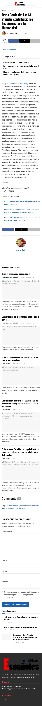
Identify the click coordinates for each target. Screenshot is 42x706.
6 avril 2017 (8, 622)
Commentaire (8, 531)
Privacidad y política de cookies (12, 689)
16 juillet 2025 (17, 363)
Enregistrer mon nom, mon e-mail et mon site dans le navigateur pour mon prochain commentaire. (21, 595)
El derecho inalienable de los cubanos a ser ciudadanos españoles (20, 73)
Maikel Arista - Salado (10, 277)
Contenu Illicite (31, 689)
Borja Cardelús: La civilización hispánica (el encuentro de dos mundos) (22, 219)
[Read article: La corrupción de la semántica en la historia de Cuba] (21, 335)
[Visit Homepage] (21, 3)
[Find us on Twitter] (5, 699)
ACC (8, 675)
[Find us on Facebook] (2, 699)
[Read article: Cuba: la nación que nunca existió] (21, 289)
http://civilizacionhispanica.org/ (16, 83)
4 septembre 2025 (25, 277)
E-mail (5, 571)
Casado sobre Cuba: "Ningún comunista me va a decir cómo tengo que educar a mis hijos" (25, 637)
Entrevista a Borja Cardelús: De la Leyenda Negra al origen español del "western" (21, 211)
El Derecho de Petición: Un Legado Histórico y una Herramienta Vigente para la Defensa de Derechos (20, 452)
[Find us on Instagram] (8, 699)
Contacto (17, 686)
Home (4, 11)
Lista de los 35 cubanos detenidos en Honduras (20, 627)
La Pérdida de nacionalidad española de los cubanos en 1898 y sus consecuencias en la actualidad (20, 403)
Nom (4, 561)
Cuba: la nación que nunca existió (16, 62)
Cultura (10, 11)
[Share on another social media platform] (35, 41)
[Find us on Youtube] (11, 699)
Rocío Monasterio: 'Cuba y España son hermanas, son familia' (21, 618)
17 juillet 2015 (9, 630)
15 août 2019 (25, 33)
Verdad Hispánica (9, 50)
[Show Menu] (3, 3)
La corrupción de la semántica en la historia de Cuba (21, 67)
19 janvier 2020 (19, 642)
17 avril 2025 (16, 410)
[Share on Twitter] (24, 41)
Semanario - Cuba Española (26, 677)
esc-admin (13, 33)
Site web (5, 581)
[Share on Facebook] (13, 41)
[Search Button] (39, 3)
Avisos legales (7, 686)
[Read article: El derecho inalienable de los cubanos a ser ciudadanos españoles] (21, 375)
